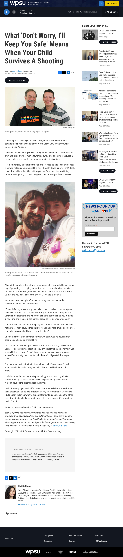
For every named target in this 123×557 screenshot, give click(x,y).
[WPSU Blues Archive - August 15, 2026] (90, 184)
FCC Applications (101, 541)
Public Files (99, 536)
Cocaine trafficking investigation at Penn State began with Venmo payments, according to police (108, 56)
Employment (48, 536)
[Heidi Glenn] (10, 492)
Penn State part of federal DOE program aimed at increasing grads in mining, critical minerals (108, 117)
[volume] (14, 12)
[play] (7, 12)
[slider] (17, 12)
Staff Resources (75, 536)
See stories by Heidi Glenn (31, 504)
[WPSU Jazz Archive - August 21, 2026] (90, 35)
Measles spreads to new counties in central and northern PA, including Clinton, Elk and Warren (108, 96)
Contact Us (48, 541)
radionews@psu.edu (93, 250)
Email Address (91, 225)
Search (72, 541)
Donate (113, 3)
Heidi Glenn (17, 71)
